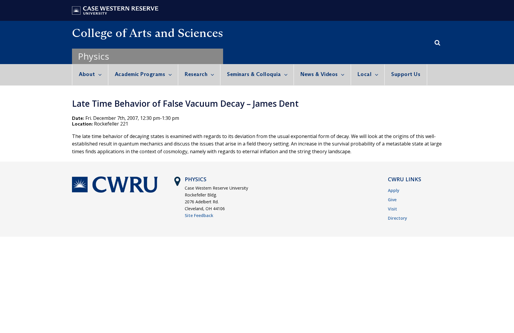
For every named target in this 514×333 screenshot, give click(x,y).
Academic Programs (140, 74)
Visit (392, 209)
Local (365, 74)
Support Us (405, 74)
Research (196, 74)
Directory (397, 218)
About (87, 74)
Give (392, 199)
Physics (93, 56)
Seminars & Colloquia (254, 74)
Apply (393, 190)
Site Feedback (199, 215)
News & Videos (319, 74)
